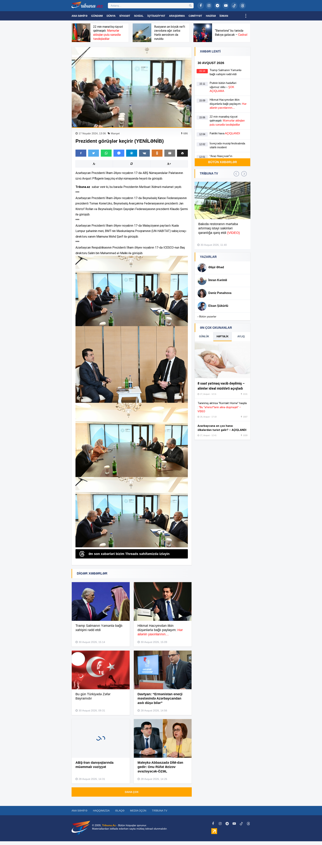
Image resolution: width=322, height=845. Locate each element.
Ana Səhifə (79, 15)
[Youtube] (225, 5)
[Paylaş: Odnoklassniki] (157, 153)
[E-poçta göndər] (169, 153)
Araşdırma (177, 15)
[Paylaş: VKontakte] (144, 153)
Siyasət (124, 15)
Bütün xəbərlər (222, 162)
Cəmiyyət (195, 15)
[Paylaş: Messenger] (118, 153)
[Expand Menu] (245, 15)
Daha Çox (131, 791)
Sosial (139, 15)
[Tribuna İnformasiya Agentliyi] (87, 5)
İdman (224, 15)
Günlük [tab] (204, 336)
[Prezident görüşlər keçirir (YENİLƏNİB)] (132, 87)
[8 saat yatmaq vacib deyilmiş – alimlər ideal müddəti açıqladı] (222, 359)
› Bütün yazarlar (207, 316)
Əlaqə (119, 810)
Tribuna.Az (109, 825)
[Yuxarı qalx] (312, 835)
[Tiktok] (234, 5)
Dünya (111, 15)
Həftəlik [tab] (222, 336)
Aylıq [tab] (241, 336)
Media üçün (138, 810)
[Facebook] (200, 5)
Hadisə (211, 15)
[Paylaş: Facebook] (80, 153)
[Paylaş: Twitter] (93, 153)
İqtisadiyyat (156, 15)
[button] (182, 153)
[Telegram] (217, 5)
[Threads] (242, 5)
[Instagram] (209, 5)
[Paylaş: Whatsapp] (106, 153)
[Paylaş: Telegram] (131, 153)
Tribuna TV (159, 810)
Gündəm (97, 15)
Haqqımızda (101, 810)
